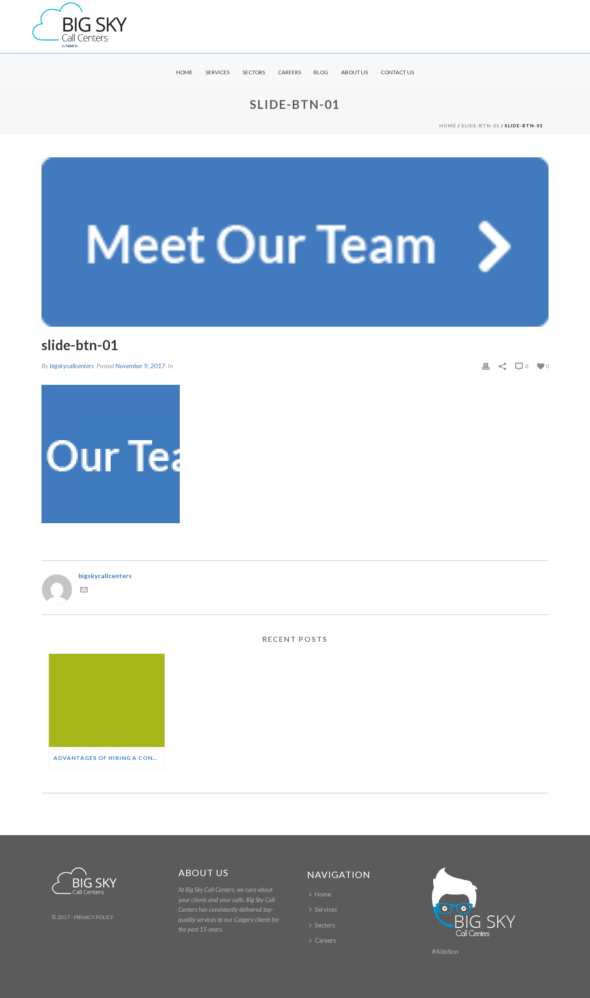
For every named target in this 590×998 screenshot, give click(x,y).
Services (218, 72)
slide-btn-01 (480, 125)
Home (184, 72)
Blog (320, 72)
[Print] (486, 365)
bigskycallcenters (72, 366)
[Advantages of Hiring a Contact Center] (107, 700)
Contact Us (397, 72)
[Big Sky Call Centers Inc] (79, 25)
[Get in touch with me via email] (84, 591)
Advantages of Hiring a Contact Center (109, 757)
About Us (354, 72)
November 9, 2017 (140, 366)
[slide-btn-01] (295, 242)
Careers (289, 72)
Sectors (253, 72)
